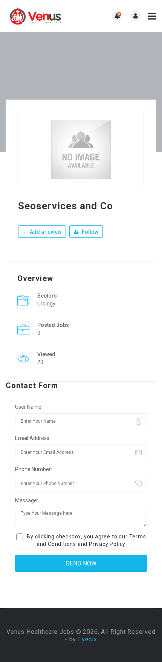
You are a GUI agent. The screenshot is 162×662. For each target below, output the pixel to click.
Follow (89, 232)
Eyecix (87, 639)
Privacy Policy (107, 544)
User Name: (29, 407)
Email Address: (32, 438)
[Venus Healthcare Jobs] (43, 16)
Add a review (45, 232)
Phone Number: (33, 469)
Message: (26, 500)
